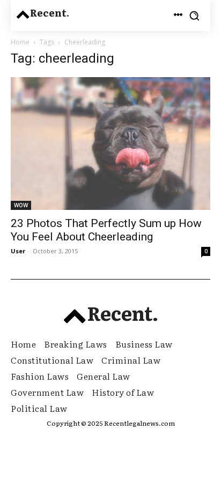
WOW (21, 205)
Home (20, 42)
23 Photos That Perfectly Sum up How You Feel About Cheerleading (106, 230)
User (18, 251)
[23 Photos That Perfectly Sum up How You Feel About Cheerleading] (110, 143)
